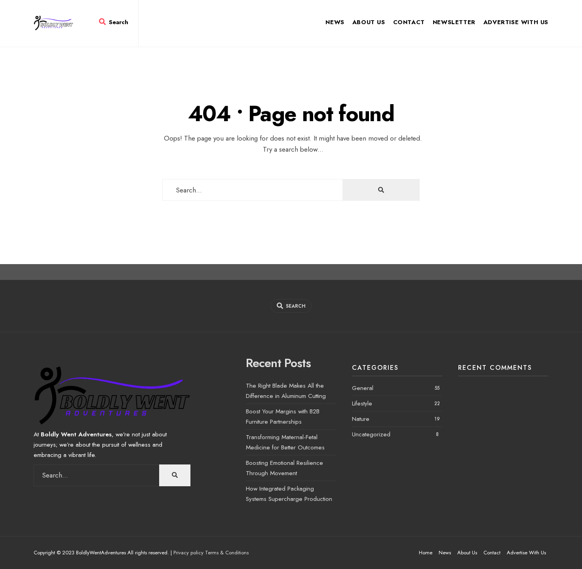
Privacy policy (188, 552)
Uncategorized (371, 434)
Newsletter (454, 22)
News (334, 22)
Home (425, 552)
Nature (360, 419)
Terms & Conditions (227, 552)
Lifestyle (362, 403)
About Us (368, 22)
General (362, 388)
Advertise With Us (515, 22)
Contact (409, 22)
